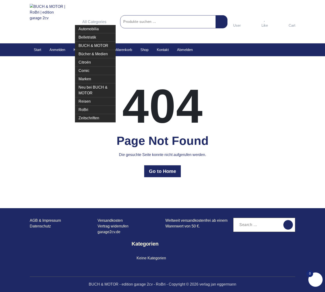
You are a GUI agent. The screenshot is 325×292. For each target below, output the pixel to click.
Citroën (85, 62)
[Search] (288, 225)
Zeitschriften (89, 118)
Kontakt (163, 50)
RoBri (83, 110)
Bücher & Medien (93, 54)
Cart (292, 25)
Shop (144, 50)
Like (264, 25)
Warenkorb (123, 50)
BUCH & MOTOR (93, 46)
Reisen (85, 101)
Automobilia (89, 29)
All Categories (94, 22)
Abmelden (185, 50)
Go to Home (162, 171)
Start (37, 50)
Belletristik (87, 37)
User (237, 25)
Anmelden (57, 50)
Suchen (221, 21)
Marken (85, 79)
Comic (84, 71)
